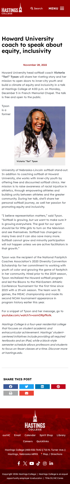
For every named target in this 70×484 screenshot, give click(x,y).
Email (17, 435)
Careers (28, 441)
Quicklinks (43, 441)
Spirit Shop (46, 435)
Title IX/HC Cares (54, 478)
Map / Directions (52, 454)
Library (61, 435)
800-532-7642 (33, 449)
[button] (56, 8)
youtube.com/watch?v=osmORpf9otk (26, 315)
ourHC (6, 435)
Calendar (30, 435)
